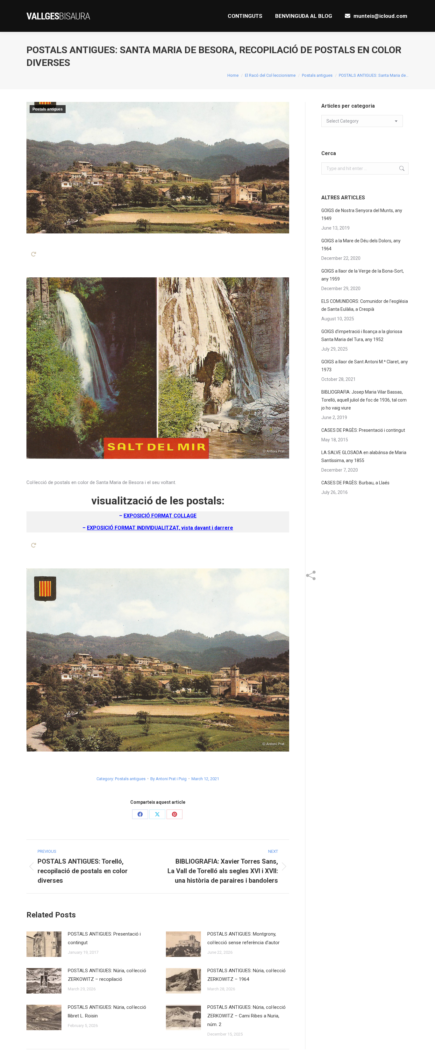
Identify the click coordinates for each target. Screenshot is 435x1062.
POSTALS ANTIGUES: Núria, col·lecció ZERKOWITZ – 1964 (246, 975)
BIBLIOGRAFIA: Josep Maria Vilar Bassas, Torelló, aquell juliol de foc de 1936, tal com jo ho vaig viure (364, 399)
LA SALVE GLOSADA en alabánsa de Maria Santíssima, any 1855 (363, 456)
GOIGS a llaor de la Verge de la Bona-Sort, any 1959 (362, 275)
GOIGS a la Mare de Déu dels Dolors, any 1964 (361, 244)
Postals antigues (47, 109)
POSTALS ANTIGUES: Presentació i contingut (104, 938)
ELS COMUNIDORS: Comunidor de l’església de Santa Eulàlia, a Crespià (364, 305)
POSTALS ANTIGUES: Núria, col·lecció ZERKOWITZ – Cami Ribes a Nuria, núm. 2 (246, 1015)
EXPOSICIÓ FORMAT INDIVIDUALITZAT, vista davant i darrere (160, 528)
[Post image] (43, 944)
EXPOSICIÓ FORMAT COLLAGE (160, 516)
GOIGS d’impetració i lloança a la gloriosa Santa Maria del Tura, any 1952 (361, 335)
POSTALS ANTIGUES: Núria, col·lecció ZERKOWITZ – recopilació (107, 975)
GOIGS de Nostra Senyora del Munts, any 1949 (361, 214)
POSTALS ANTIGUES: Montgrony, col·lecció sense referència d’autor (243, 938)
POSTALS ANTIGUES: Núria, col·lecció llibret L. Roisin (107, 1011)
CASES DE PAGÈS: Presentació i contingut (363, 430)
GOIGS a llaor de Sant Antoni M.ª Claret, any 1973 (364, 365)
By (168, 778)
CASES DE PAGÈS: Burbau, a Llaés (355, 482)
